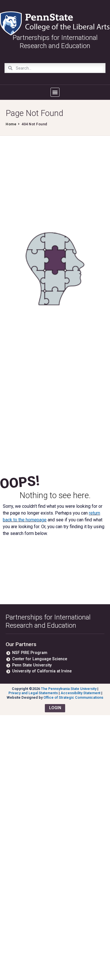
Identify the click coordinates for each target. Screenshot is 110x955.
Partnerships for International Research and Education (48, 621)
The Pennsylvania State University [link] (68, 689)
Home (11, 124)
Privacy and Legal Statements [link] (33, 693)
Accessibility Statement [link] (80, 693)
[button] (55, 92)
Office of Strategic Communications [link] (73, 697)
